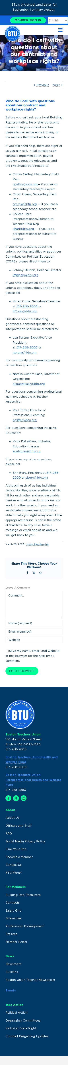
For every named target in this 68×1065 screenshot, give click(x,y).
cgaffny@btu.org (25, 184)
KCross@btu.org (25, 311)
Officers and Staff (18, 826)
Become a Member (19, 857)
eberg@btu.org (37, 478)
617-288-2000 (27, 306)
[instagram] (23, 798)
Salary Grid (13, 910)
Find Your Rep (15, 849)
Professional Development (24, 926)
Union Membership (38, 544)
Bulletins (11, 972)
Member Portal (16, 942)
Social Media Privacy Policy (25, 841)
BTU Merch (13, 873)
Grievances (13, 918)
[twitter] (16, 798)
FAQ (8, 833)
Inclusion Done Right (20, 1028)
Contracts (12, 903)
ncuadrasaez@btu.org (29, 384)
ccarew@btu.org (25, 204)
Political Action (16, 1013)
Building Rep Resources (23, 895)
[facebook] (8, 798)
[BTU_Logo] (12, 27)
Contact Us (13, 865)
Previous (43, 85)
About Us (12, 818)
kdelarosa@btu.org (26, 451)
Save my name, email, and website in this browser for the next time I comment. (32, 656)
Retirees (11, 934)
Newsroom (13, 964)
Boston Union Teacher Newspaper (30, 980)
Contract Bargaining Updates (26, 1036)
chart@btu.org (23, 229)
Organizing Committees (22, 1020)
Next (56, 85)
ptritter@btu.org (25, 420)
